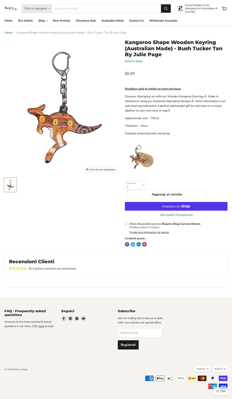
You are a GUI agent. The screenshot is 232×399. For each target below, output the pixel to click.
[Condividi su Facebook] (127, 244)
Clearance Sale (86, 21)
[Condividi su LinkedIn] (138, 244)
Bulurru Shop (133, 61)
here (41, 326)
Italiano (201, 369)
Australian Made (113, 21)
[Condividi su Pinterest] (144, 244)
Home (9, 21)
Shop (42, 21)
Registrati (128, 345)
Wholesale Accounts (163, 21)
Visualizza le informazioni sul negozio (149, 232)
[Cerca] (166, 8)
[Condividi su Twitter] (133, 244)
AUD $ (218, 369)
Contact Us (136, 21)
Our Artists (25, 21)
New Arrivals (61, 21)
